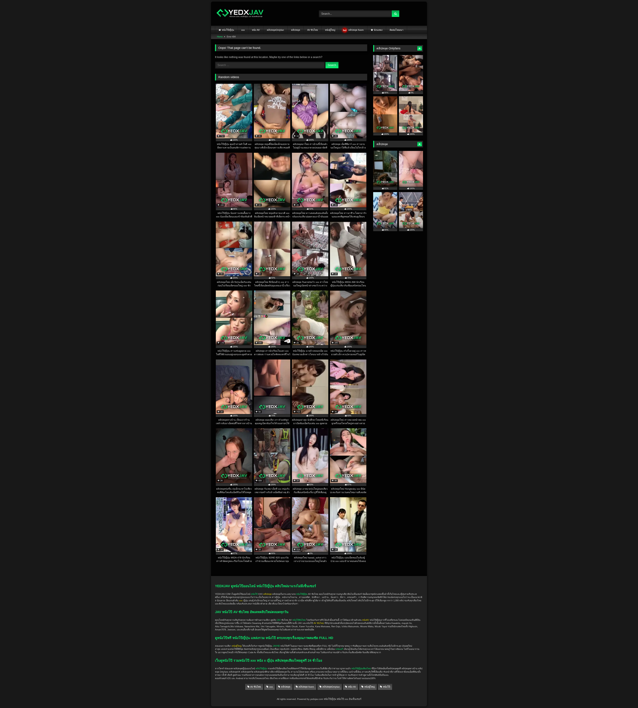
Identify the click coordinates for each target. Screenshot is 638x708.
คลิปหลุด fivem (356, 30)
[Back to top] (627, 698)
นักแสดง (378, 30)
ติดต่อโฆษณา (396, 30)
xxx (243, 30)
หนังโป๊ (254, 594)
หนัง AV (256, 30)
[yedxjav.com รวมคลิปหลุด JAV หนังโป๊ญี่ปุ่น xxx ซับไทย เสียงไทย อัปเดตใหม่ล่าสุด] (240, 13)
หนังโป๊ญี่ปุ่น (228, 30)
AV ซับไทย (312, 30)
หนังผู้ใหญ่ (330, 30)
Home (220, 36)
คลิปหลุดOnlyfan (275, 30)
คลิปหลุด (295, 30)
